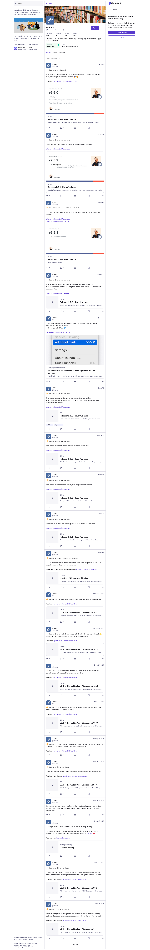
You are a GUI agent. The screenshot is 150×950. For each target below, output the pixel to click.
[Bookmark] (89, 128)
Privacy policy (18, 939)
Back (50, 4)
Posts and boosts (52, 59)
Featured (62, 53)
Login (122, 37)
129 (47, 35)
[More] (102, 128)
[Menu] (102, 28)
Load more (75, 944)
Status (30, 937)
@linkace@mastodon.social (54, 30)
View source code (25, 945)
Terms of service (28, 939)
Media (55, 53)
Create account (122, 32)
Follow (95, 28)
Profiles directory (38, 937)
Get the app (27, 943)
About (25, 937)
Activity (48, 53)
